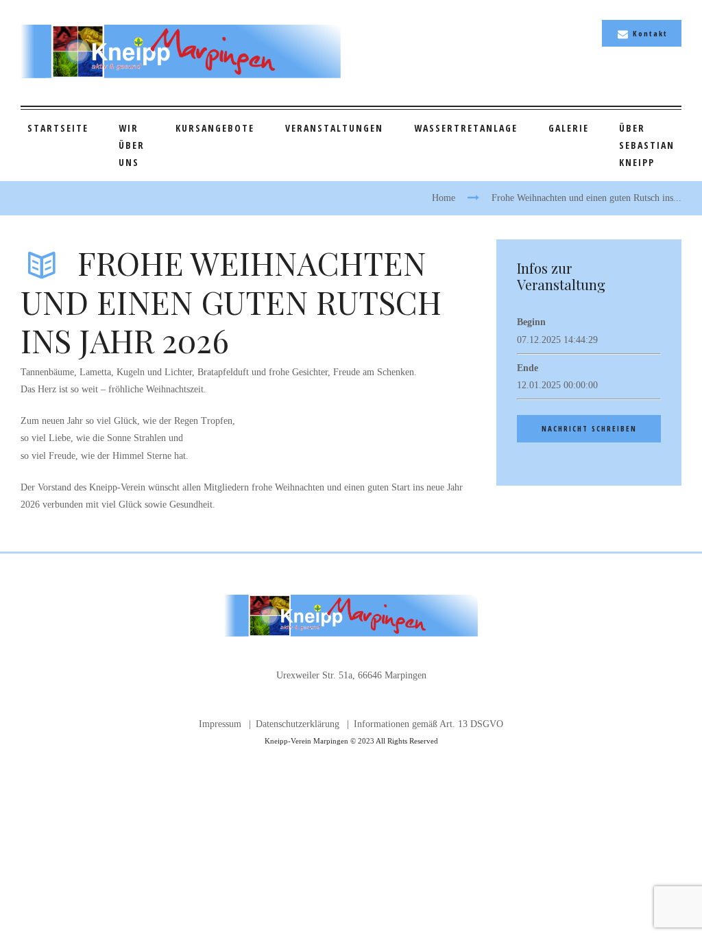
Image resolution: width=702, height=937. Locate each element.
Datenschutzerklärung (297, 724)
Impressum (220, 724)
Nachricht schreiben (589, 428)
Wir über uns (132, 145)
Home (443, 198)
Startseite (57, 127)
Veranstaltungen (334, 127)
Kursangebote (215, 127)
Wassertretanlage (466, 127)
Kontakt (650, 33)
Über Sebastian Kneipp (647, 145)
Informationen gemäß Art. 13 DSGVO (428, 724)
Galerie (568, 127)
